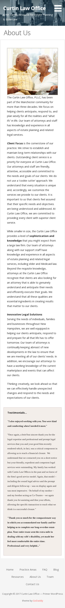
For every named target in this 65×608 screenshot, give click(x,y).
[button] (59, 6)
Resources (17, 576)
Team (50, 576)
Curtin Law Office (24, 8)
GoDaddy (38, 600)
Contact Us (32, 584)
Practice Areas (28, 569)
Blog (56, 569)
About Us (35, 576)
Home (10, 569)
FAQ (44, 569)
